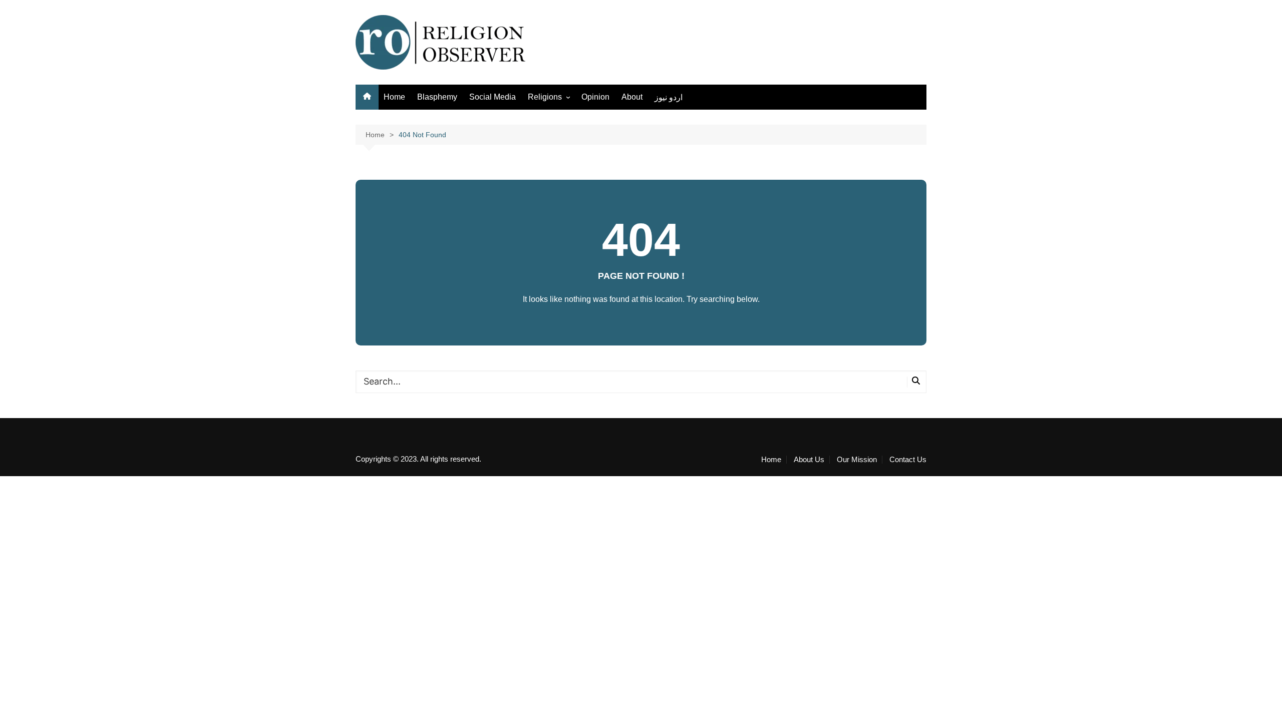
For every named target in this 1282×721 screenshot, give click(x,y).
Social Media (492, 97)
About (632, 97)
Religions (545, 97)
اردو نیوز (669, 97)
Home (394, 97)
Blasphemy (437, 97)
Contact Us (907, 460)
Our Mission (857, 460)
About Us (809, 460)
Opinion (595, 97)
